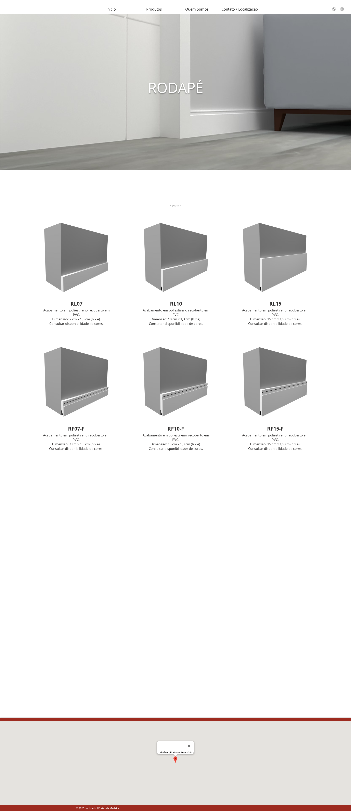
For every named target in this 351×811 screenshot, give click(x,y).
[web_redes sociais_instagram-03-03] (342, 9)
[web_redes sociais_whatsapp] (334, 9)
